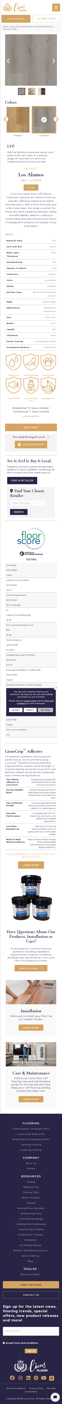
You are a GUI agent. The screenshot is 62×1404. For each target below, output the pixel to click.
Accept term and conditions (22, 1343)
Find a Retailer (22, 480)
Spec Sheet (31, 427)
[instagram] (19, 1378)
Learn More (31, 416)
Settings (45, 710)
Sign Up (31, 1351)
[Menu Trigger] (56, 7)
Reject (30, 710)
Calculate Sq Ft (33, 444)
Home (5, 26)
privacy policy (30, 700)
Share (31, 187)
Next (56, 119)
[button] (31, 968)
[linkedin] (27, 1378)
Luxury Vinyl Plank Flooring (21, 26)
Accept (16, 710)
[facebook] (12, 1378)
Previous (5, 119)
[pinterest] (35, 1378)
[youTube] (43, 1378)
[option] (31, 60)
